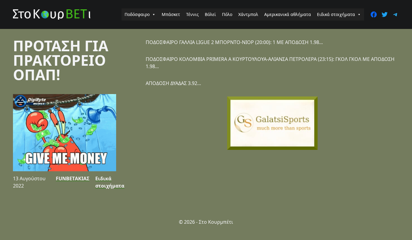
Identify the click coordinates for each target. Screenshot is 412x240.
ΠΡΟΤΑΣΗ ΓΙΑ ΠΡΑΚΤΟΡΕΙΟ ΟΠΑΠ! (60, 60)
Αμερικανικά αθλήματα (287, 14)
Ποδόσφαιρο (137, 14)
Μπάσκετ (171, 14)
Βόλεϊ (210, 14)
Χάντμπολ (248, 14)
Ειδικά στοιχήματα (336, 14)
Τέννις (192, 14)
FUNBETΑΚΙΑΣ (72, 178)
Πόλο (227, 14)
